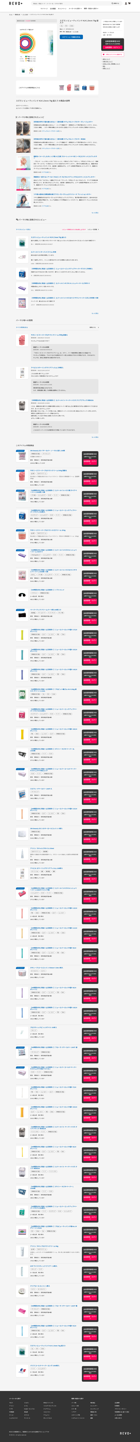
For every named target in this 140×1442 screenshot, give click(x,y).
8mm (62, 992)
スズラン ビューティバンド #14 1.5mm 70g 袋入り (48, 237)
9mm (62, 952)
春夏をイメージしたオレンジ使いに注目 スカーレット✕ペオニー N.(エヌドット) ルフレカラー (65, 157)
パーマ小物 (25, 14)
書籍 (91, 1418)
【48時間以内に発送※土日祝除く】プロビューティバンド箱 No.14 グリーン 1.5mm (53, 1227)
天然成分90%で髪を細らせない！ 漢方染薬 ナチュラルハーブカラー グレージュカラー (63, 122)
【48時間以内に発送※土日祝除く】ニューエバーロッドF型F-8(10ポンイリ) (53, 988)
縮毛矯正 (33, 612)
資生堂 (26, 1412)
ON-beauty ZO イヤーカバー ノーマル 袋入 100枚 (47, 450)
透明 (54, 871)
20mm (37, 734)
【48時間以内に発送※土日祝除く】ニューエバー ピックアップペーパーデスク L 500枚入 (62, 269)
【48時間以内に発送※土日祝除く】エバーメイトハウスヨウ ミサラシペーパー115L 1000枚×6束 (64, 298)
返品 (104, 66)
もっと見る (95, 213)
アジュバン (46, 1415)
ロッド (44, 634)
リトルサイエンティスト (49, 1406)
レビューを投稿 (92, 229)
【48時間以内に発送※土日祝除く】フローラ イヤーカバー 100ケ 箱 (53, 1306)
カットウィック (94, 1409)
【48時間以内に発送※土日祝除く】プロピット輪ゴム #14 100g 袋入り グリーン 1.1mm (53, 690)
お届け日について (108, 61)
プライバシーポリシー (121, 1409)
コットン (43, 971)
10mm (63, 1012)
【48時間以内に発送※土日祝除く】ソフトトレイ (47, 590)
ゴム (62, 26)
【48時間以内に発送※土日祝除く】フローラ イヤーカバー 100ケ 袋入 (53, 1048)
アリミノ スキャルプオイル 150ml (42, 848)
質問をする (93, 327)
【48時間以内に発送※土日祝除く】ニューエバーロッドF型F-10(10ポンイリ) (53, 1008)
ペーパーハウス (34, 1131)
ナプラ (11, 1409)
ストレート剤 (75, 1406)
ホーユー (11, 1415)
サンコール (27, 1418)
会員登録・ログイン (112, 47)
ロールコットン (34, 971)
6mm (62, 1151)
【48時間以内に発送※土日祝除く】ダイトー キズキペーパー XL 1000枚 (52, 749)
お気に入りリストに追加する (114, 54)
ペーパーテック (51, 612)
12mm (37, 913)
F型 (58, 634)
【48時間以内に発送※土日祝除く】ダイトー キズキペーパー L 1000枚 (51, 1187)
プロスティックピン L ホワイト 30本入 (43, 1027)
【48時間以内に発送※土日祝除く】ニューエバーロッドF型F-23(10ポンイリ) (53, 1107)
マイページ (44, 8)
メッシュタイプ (41, 495)
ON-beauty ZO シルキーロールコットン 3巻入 (46, 828)
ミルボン (26, 1403)
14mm (63, 674)
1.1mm (53, 694)
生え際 (32, 473)
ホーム (10, 14)
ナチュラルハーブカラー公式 (50, 131)
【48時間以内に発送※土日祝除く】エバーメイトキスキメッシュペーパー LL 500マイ (60, 283)
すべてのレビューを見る (23, 229)
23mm (51, 1112)
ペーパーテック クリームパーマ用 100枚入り (45, 610)
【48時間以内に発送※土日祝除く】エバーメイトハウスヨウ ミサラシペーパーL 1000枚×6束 (53, 570)
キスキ (49, 495)
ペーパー (56, 495)
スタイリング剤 (75, 1415)
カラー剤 (73, 1409)
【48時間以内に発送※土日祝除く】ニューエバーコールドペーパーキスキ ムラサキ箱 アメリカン (53, 1068)
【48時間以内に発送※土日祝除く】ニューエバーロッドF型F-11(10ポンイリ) (53, 929)
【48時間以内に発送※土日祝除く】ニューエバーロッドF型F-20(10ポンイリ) (53, 730)
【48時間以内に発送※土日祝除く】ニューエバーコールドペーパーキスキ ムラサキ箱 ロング (53, 769)
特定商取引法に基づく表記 (122, 1412)
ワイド (40, 1269)
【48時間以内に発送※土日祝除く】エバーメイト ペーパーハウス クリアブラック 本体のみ (62, 400)
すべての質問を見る (22, 327)
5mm (62, 1330)
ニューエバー (51, 634)
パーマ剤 (73, 1403)
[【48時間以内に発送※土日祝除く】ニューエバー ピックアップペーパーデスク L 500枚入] (84, 90)
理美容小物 (17, 14)
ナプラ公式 (45, 172)
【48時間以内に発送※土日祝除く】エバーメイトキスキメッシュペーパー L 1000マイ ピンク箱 (53, 889)
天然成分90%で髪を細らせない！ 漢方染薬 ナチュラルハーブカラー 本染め (59, 139)
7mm (37, 1092)
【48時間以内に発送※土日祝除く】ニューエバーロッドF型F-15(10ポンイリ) (53, 650)
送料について (106, 59)
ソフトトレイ (34, 593)
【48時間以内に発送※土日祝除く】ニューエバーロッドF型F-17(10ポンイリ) (53, 630)
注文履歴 (53, 8)
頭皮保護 (45, 851)
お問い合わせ (118, 1418)
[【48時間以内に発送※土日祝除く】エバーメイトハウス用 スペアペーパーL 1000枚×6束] (76, 90)
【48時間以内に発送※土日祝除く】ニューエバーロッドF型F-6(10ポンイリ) (53, 1147)
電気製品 (92, 1403)
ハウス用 (33, 495)
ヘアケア (73, 1412)
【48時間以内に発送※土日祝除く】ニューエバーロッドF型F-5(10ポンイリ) (53, 1326)
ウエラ (11, 1403)
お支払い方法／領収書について (111, 64)
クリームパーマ (41, 612)
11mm (63, 932)
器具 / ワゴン (93, 1415)
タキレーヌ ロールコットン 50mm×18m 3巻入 (46, 968)
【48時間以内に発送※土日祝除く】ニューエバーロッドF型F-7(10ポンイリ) (53, 1088)
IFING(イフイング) (48, 1403)
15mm (63, 654)
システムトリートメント (78, 1418)
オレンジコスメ (47, 1418)
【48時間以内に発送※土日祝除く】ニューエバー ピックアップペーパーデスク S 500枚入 (53, 1207)
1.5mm (71, 26)
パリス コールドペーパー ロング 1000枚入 (44, 1365)
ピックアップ (34, 515)
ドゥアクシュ (47, 1409)
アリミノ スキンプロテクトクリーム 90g (44, 1246)
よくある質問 (118, 1415)
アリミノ (11, 1406)
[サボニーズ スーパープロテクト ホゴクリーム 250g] (92, 90)
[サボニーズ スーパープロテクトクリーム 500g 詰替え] (69, 90)
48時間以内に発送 (35, 453)
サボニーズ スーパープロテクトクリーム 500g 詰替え (49, 335)
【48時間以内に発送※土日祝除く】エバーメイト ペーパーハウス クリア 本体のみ (53, 1167)
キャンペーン (62, 8)
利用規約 (117, 1406)
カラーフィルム (34, 871)
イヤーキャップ (46, 453)
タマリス (26, 1415)
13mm (63, 813)
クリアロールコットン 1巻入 (40, 1286)
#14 (66, 26)
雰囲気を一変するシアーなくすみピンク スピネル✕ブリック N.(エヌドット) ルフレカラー (64, 177)
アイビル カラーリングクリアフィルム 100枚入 (47, 367)
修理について (106, 68)
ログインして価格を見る (71, 37)
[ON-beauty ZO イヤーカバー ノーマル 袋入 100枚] (61, 90)
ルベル (26, 1406)
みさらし (33, 574)
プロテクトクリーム (41, 473)
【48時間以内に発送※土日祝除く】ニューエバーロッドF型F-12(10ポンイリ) (53, 909)
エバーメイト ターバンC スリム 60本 (43, 252)
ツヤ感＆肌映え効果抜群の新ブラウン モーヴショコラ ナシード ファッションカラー (62, 194)
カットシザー (94, 1406)
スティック (33, 1030)
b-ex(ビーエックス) (29, 1409)
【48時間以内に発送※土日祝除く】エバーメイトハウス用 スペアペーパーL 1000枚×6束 (53, 491)
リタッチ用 (60, 612)
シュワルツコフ (13, 1418)
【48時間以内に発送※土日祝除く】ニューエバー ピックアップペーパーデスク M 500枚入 (53, 710)
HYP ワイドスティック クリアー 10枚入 (43, 1266)
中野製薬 (11, 1412)
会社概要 (117, 1403)
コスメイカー (47, 1412)
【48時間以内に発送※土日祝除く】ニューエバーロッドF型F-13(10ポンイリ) (53, 809)
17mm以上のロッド (35, 555)
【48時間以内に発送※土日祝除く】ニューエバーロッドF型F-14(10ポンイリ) (53, 670)
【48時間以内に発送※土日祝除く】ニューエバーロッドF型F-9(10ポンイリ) (53, 948)
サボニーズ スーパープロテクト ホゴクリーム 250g (47, 530)
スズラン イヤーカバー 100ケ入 (41, 789)
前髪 (42, 871)
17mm (63, 634)
